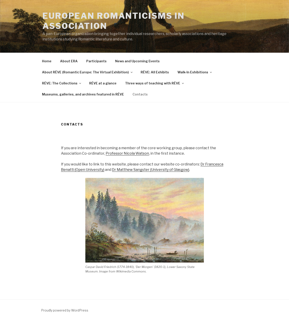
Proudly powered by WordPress (64, 310)
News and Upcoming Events (137, 61)
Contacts (140, 94)
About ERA (69, 61)
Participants (96, 61)
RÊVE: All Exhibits (155, 72)
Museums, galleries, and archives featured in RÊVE (83, 94)
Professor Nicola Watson (127, 153)
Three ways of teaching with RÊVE (152, 83)
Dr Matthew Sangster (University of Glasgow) (150, 169)
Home (46, 61)
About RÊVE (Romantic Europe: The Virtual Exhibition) (85, 72)
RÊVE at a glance (103, 83)
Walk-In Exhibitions (192, 72)
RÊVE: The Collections (59, 83)
